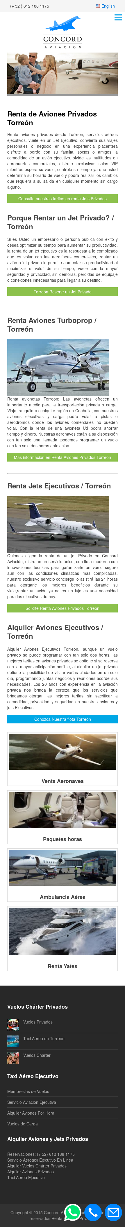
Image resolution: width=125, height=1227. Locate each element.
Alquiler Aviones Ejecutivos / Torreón (55, 631)
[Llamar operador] (93, 1212)
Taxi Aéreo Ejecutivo (26, 1177)
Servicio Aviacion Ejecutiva (31, 1102)
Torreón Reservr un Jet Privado (63, 292)
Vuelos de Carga (22, 1124)
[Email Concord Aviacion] (113, 1212)
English (108, 6)
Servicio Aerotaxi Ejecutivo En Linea (40, 1160)
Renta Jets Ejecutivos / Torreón (59, 485)
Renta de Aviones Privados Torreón (52, 118)
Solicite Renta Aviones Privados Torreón (62, 608)
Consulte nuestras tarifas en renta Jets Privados (62, 198)
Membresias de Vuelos (28, 1091)
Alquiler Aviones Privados (30, 1171)
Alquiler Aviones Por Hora (30, 1113)
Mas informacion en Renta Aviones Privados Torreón (62, 457)
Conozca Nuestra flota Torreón (62, 719)
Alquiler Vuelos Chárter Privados (37, 1166)
